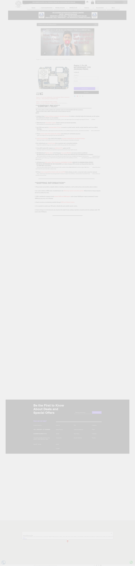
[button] (94, 262)
